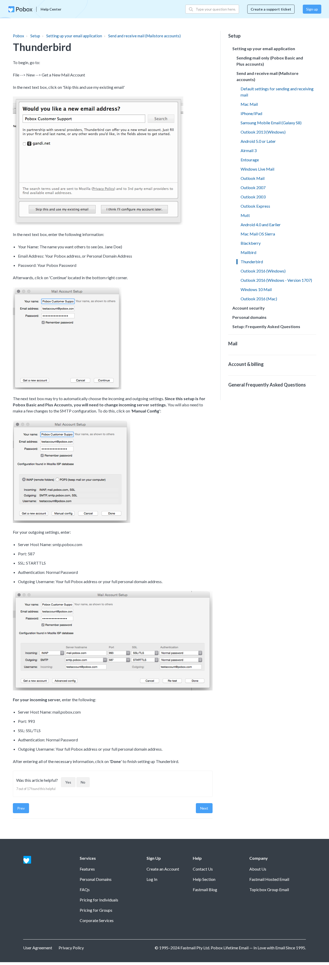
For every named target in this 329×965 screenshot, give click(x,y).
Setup (35, 35)
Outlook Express (255, 206)
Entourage (250, 159)
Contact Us (203, 868)
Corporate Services (97, 920)
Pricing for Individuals (99, 899)
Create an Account (163, 868)
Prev (21, 808)
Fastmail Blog (205, 889)
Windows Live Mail (257, 168)
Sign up (312, 9)
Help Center (51, 9)
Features (87, 868)
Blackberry (251, 243)
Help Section (204, 879)
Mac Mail (249, 104)
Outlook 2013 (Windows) (263, 131)
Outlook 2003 (253, 196)
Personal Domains (96, 879)
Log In (152, 879)
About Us (257, 868)
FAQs (85, 889)
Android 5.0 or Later (258, 141)
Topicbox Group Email (269, 889)
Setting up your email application (74, 35)
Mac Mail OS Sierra (258, 233)
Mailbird (248, 252)
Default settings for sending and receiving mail (277, 91)
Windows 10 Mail (256, 289)
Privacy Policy (71, 947)
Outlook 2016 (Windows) (263, 270)
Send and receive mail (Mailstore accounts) (144, 35)
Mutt (245, 215)
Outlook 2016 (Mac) (259, 298)
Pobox (18, 35)
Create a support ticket (271, 9)
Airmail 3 (249, 150)
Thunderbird (252, 261)
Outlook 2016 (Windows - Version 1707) (276, 280)
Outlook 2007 (253, 187)
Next (204, 808)
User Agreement (37, 947)
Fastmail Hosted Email (269, 879)
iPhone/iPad (251, 113)
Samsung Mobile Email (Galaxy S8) (271, 122)
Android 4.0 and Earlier (261, 224)
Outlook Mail (252, 178)
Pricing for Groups (96, 910)
